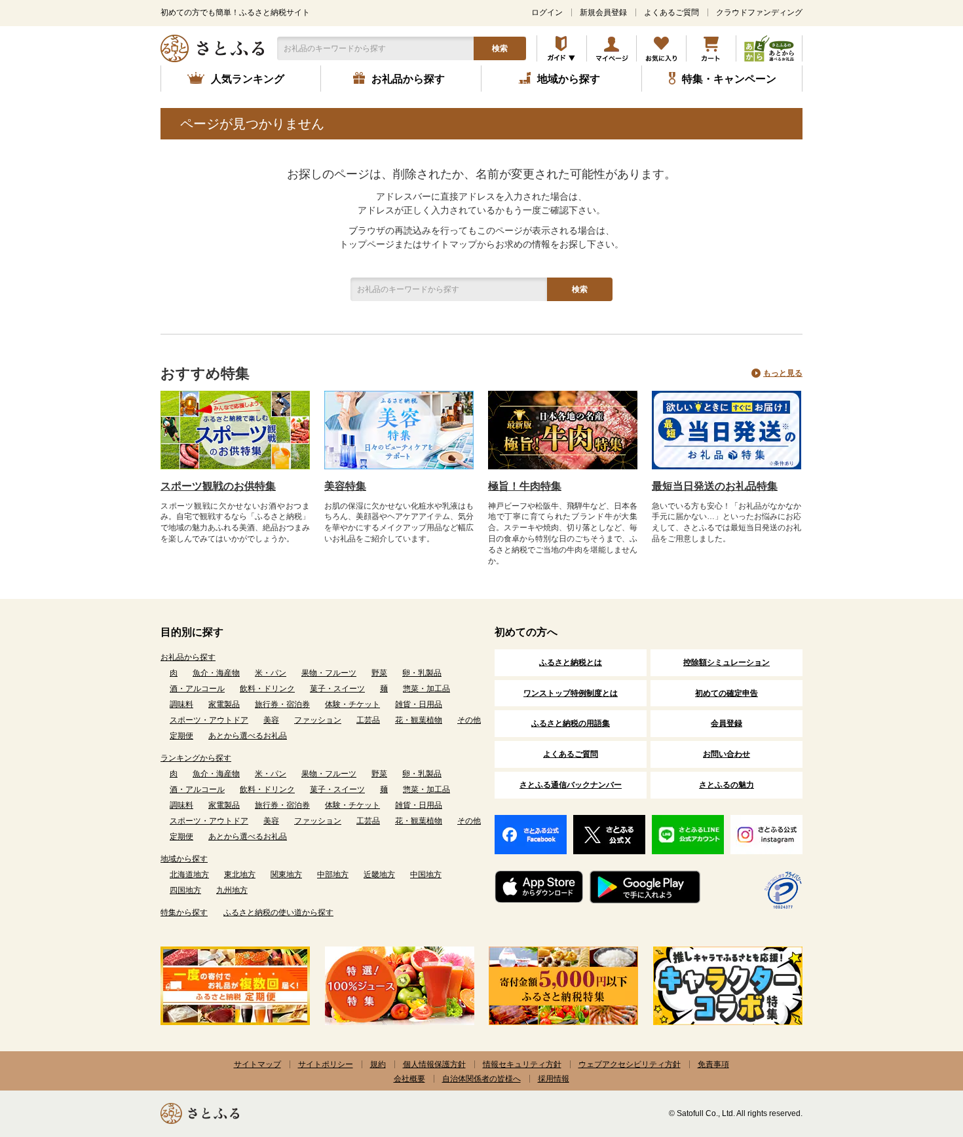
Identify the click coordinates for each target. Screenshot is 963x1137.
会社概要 (409, 1078)
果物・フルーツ (328, 672)
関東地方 (286, 874)
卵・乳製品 (422, 672)
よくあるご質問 (671, 12)
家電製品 (224, 704)
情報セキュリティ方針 (522, 1064)
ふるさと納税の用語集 (570, 723)
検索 (500, 48)
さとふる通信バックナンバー (570, 784)
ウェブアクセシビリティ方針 (629, 1064)
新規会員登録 (603, 12)
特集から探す (184, 912)
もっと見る (782, 373)
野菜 (379, 672)
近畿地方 (379, 874)
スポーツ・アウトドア (209, 720)
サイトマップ (257, 1064)
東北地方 (239, 874)
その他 (469, 720)
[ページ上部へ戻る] (917, 1052)
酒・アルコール (197, 688)
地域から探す (184, 858)
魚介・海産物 (216, 672)
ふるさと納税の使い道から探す (278, 912)
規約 (378, 1064)
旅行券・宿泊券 (282, 704)
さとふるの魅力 (726, 784)
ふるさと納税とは (570, 662)
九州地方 (232, 890)
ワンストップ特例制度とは (570, 693)
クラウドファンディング (759, 12)
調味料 (181, 704)
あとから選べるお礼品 (247, 735)
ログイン (547, 12)
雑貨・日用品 (418, 704)
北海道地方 (189, 874)
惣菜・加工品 (426, 688)
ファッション (317, 720)
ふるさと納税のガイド (561, 48)
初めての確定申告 (726, 693)
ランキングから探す (195, 758)
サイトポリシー (325, 1064)
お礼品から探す (188, 657)
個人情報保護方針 (434, 1064)
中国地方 (426, 874)
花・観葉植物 (418, 720)
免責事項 (713, 1064)
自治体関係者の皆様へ (481, 1078)
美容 (271, 720)
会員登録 (726, 723)
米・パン (270, 672)
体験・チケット (352, 704)
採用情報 (553, 1078)
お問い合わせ (726, 754)
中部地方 (333, 874)
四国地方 (185, 890)
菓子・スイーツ (337, 688)
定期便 (181, 735)
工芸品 (368, 720)
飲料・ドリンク (267, 688)
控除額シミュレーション (726, 662)
